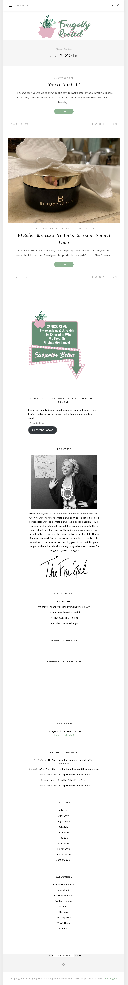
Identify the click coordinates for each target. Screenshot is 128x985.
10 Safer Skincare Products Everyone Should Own (64, 606)
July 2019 (63, 810)
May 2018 (64, 837)
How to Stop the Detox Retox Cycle (71, 774)
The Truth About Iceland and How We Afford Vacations (70, 769)
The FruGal (39, 760)
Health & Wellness (45, 229)
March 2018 (63, 848)
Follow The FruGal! (64, 735)
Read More (64, 111)
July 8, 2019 (21, 277)
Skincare (66, 229)
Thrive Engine (109, 978)
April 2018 (63, 843)
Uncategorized (64, 78)
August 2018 (63, 821)
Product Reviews (63, 901)
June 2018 (63, 832)
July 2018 (63, 826)
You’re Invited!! (64, 85)
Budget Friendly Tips (63, 884)
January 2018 (63, 859)
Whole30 (63, 928)
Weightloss (64, 923)
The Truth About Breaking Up (64, 623)
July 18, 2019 (21, 124)
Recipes (63, 906)
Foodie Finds (63, 890)
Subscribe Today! (42, 430)
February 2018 (63, 854)
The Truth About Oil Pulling (64, 617)
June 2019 (63, 815)
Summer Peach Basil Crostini (64, 612)
